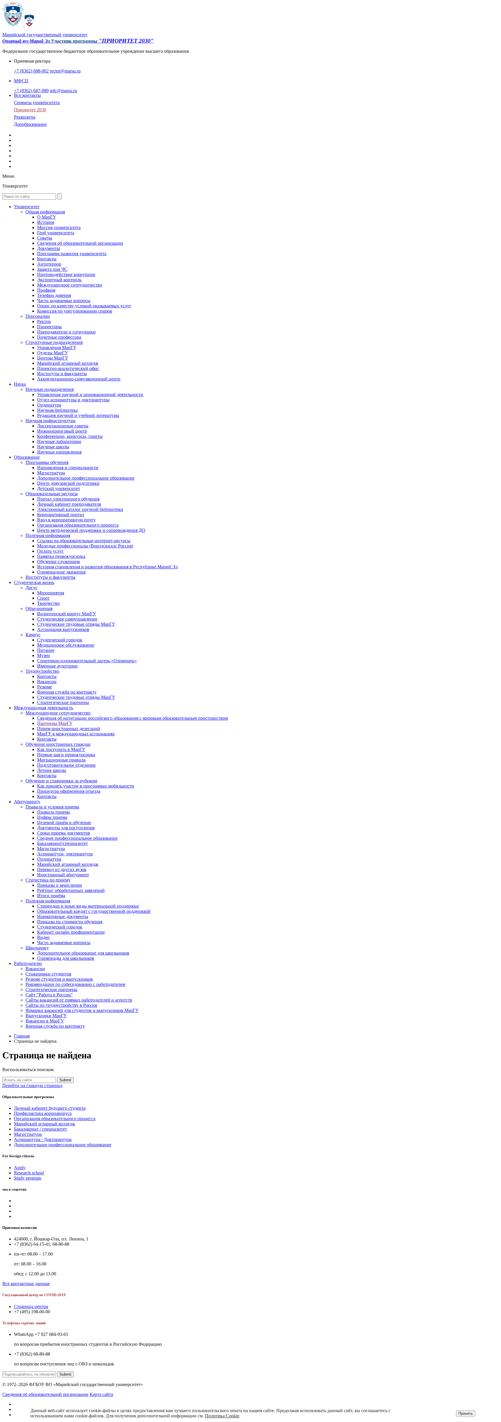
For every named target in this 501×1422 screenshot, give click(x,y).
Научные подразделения (50, 389)
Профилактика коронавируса (43, 1113)
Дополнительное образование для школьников (83, 953)
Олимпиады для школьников (65, 958)
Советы (44, 237)
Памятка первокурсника (61, 556)
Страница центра (31, 1306)
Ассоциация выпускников (63, 629)
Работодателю (28, 963)
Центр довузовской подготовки (68, 483)
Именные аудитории (57, 665)
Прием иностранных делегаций (68, 728)
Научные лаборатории (59, 441)
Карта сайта (101, 1394)
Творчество (48, 603)
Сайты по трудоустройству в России (61, 1005)
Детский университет (58, 488)
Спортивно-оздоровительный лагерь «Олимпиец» (87, 660)
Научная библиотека (57, 410)
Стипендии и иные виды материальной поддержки (88, 906)
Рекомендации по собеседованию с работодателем (75, 984)
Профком (46, 290)
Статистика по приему (48, 879)
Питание (46, 650)
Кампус (33, 634)
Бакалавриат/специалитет (62, 843)
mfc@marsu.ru (63, 90)
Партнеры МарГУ (54, 723)
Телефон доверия (54, 295)
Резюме (44, 686)
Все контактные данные (26, 1283)
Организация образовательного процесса (78, 525)
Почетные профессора (59, 337)
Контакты (47, 258)
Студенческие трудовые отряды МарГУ (76, 624)
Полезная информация (48, 535)
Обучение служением (58, 561)
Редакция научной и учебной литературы (78, 415)
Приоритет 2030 (30, 109)
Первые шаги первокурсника (66, 754)
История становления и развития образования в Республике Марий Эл (107, 566)
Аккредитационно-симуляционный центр (78, 378)
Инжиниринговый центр (62, 431)
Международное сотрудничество (69, 284)
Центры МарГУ (52, 358)
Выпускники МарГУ (46, 1015)
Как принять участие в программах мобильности (85, 785)
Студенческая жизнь (34, 582)
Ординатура (49, 404)
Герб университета (55, 232)
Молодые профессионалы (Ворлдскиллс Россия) (85, 545)
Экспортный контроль (59, 279)
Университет (26, 206)
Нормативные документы (62, 916)
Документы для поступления (66, 827)
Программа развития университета (71, 253)
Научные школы (53, 446)
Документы (48, 248)
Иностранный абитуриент (63, 874)
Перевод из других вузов (61, 869)
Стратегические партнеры (51, 989)
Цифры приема (52, 817)
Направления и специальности (67, 467)
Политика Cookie (222, 1415)
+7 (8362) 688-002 (31, 70)
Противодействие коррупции (66, 274)
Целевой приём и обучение (64, 822)
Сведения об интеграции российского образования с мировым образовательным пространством (132, 718)
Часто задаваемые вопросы (63, 300)
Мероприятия (50, 592)
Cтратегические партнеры (63, 702)
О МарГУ (46, 217)
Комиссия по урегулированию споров (74, 311)
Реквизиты (24, 117)
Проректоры (49, 326)
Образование (27, 457)
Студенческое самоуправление (67, 618)
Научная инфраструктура (50, 420)
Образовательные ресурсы (52, 493)
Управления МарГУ (56, 347)
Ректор (44, 321)
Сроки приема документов (63, 832)
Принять (465, 1413)
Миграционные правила (61, 759)
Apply (20, 1167)
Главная (22, 1035)
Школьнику (37, 947)
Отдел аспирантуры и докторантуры (73, 399)
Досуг (31, 587)
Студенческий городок (59, 639)
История (45, 222)
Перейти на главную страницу (32, 1085)
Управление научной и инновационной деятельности (90, 394)
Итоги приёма (51, 895)
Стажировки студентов (48, 973)
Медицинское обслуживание (65, 645)
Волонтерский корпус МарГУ (66, 613)
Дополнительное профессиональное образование (86, 478)
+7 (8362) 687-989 (31, 90)
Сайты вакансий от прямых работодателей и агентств (79, 999)
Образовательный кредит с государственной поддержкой (93, 911)
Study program (27, 1178)
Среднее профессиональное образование (77, 838)
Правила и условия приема (52, 806)
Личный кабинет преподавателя (69, 504)
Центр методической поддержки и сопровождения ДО (91, 530)
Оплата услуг (50, 551)
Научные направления (59, 451)
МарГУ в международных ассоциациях (76, 733)
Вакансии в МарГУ (45, 1020)
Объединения (39, 608)
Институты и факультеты (62, 373)
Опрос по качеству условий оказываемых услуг (84, 305)
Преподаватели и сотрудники (66, 331)
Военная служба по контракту (67, 692)
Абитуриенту (27, 801)
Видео (43, 937)
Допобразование (30, 124)
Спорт (43, 598)
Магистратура (51, 472)
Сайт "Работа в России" (49, 994)
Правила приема (53, 812)
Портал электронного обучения (68, 498)
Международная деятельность (43, 707)
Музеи (43, 655)
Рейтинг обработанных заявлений (71, 890)
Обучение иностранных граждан (58, 744)
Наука (20, 384)
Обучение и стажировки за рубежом (61, 780)
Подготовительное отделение (66, 765)
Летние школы (51, 770)
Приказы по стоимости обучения (69, 921)
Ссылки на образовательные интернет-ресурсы (83, 540)
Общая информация (45, 211)
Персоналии (38, 316)
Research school (29, 1172)
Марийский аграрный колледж (67, 363)
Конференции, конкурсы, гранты (70, 436)
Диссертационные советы (62, 425)
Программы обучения (47, 462)
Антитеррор (49, 264)
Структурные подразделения (54, 342)
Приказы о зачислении (59, 885)
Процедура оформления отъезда (68, 791)
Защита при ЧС (52, 269)
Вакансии (47, 681)
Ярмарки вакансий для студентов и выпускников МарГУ (82, 1010)
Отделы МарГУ (52, 352)
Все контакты (27, 95)
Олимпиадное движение (61, 571)
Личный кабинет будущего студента (50, 1108)
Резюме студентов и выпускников (59, 979)
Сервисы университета (37, 102)
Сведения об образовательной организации (80, 243)
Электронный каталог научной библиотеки (80, 509)
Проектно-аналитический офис (68, 368)
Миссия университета (59, 227)
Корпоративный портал (60, 514)
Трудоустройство (42, 671)
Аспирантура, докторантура (65, 853)
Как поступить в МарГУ (61, 749)
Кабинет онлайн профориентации (71, 932)
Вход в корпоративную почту (66, 519)
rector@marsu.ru (65, 70)
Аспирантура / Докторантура (43, 1139)
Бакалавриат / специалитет (40, 1129)
